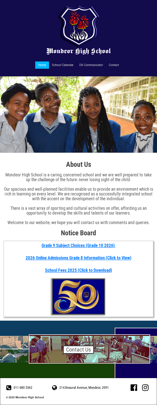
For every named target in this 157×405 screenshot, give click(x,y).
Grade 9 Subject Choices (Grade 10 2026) (79, 245)
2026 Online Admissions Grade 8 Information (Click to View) (78, 258)
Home (42, 65)
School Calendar (63, 65)
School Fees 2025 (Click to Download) (78, 270)
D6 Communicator (91, 65)
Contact (114, 65)
